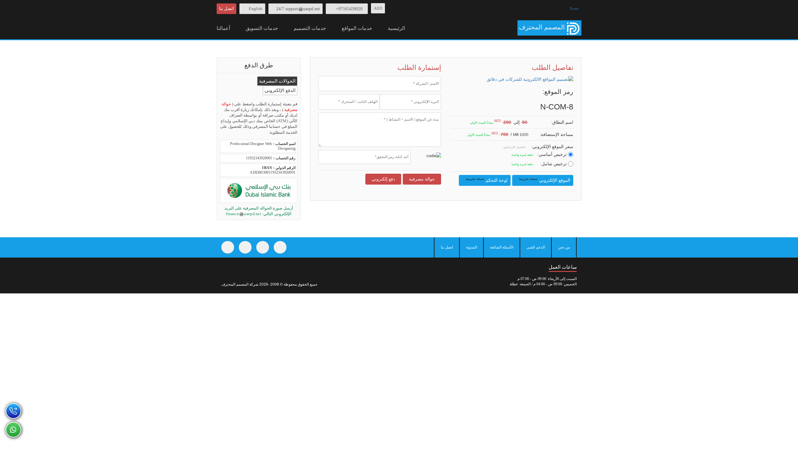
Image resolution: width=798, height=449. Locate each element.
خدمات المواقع (357, 28)
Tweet (574, 9)
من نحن (564, 247)
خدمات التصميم (310, 28)
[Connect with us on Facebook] (227, 247)
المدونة (471, 247)
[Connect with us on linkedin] (280, 247)
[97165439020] (13, 411)
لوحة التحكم (486, 179)
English (255, 8)
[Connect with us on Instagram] (262, 247)
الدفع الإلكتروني (280, 90)
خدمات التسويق (262, 28)
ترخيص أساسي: (552, 154)
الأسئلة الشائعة (501, 247)
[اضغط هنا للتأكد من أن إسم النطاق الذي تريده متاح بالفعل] (531, 122)
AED (378, 8)
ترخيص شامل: (554, 163)
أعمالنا (223, 28)
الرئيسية (396, 28)
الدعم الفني (535, 247)
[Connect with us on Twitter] (245, 247)
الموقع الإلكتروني (544, 179)
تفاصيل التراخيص (514, 147)
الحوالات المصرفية (277, 81)
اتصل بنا (226, 8)
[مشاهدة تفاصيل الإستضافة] (531, 135)
